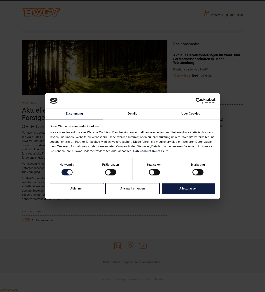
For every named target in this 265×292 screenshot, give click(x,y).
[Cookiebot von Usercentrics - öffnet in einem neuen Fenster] (199, 101)
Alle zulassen (188, 188)
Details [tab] (132, 113)
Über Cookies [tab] (190, 113)
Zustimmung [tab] (74, 113)
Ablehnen (76, 188)
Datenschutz (142, 151)
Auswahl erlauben (132, 188)
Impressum (160, 151)
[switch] (110, 172)
